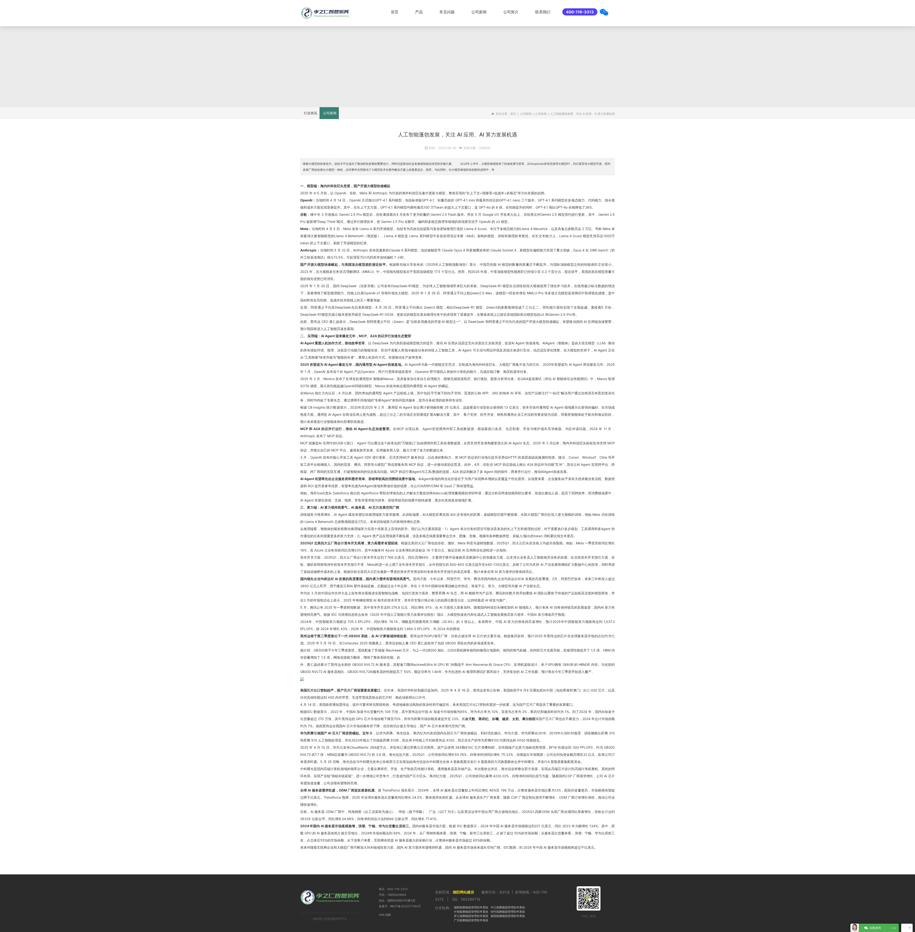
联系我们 (542, 12)
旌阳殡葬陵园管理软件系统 (508, 916)
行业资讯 (310, 113)
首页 (394, 12)
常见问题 (447, 12)
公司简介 (510, 12)
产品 (419, 12)
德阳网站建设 (463, 892)
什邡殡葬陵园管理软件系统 (471, 911)
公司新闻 (479, 12)
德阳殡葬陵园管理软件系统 (471, 907)
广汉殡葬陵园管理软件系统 (471, 920)
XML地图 (385, 915)
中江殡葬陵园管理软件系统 (508, 907)
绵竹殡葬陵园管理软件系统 (508, 911)
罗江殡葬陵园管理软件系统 (471, 916)
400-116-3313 (580, 12)
